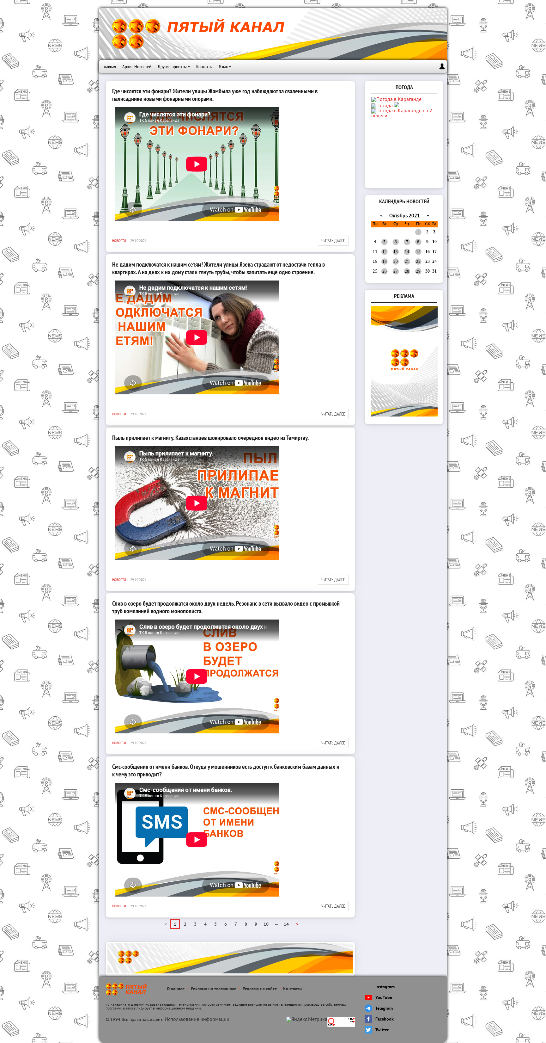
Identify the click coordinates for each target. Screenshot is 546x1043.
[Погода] (385, 106)
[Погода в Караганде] (396, 99)
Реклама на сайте (260, 989)
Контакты (204, 66)
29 (418, 271)
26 (384, 271)
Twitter (382, 1030)
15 (418, 251)
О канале (176, 989)
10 (266, 924)
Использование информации (197, 1019)
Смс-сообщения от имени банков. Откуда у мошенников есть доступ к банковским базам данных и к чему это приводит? (225, 770)
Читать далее (333, 241)
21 (407, 261)
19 (384, 261)
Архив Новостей (136, 66)
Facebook (384, 1019)
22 (418, 261)
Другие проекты (172, 66)
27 (395, 271)
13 (395, 251)
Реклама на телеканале (213, 989)
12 (384, 251)
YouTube (383, 998)
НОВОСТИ (119, 240)
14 (286, 924)
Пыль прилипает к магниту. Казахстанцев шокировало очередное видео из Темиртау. (210, 438)
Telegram (384, 1008)
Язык (223, 66)
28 (407, 271)
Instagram (385, 987)
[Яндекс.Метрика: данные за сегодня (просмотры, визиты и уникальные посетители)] (306, 1019)
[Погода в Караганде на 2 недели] (404, 116)
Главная (109, 66)
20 (395, 261)
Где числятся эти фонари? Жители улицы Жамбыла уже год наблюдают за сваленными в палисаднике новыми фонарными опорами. (215, 95)
